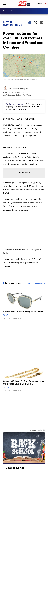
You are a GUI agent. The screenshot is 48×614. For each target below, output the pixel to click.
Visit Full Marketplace (36, 283)
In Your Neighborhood (12, 23)
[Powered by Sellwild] (41, 430)
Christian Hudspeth (15, 104)
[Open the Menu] (4, 4)
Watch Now (40, 4)
